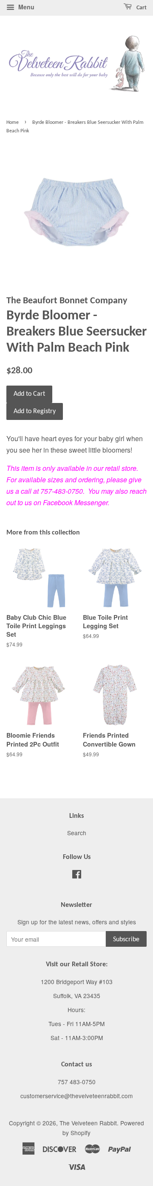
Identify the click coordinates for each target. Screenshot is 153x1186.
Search (76, 832)
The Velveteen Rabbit (88, 1123)
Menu (25, 7)
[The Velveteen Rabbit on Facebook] (77, 875)
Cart (141, 8)
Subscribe (126, 939)
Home (12, 122)
